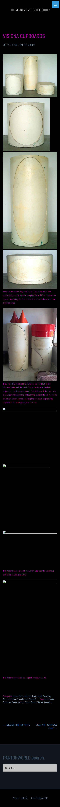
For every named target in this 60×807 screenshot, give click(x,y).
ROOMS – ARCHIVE (20, 798)
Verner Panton (22, 699)
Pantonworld (37, 696)
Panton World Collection (22, 696)
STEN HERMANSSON (39, 798)
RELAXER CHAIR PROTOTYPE (16, 724)
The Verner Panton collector (14, 702)
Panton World (27, 45)
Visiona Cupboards (44, 702)
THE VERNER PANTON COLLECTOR (30, 10)
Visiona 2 (32, 699)
